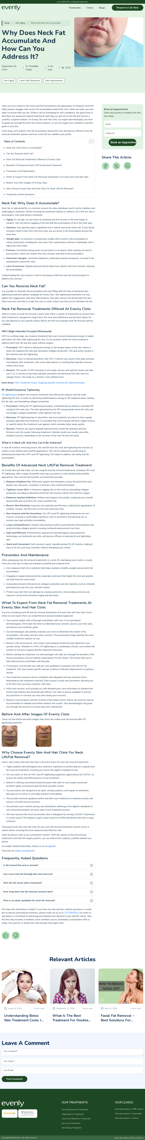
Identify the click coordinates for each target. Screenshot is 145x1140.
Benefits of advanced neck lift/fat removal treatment (34, 165)
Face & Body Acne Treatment (75, 1109)
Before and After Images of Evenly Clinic (26, 182)
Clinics (89, 7)
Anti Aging (20, 23)
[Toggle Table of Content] (90, 141)
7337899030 (71, 912)
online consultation (24, 850)
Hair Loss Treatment (71, 1123)
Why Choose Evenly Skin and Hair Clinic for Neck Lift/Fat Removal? (40, 188)
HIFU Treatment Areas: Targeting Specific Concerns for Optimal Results (49, 382)
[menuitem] (75, 7)
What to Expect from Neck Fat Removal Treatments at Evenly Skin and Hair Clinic (47, 177)
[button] (48, 865)
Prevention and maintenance (20, 171)
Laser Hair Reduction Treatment (76, 1119)
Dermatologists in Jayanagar (128, 1113)
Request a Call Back (128, 7)
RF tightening (8, 394)
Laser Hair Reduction (29, 80)
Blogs (102, 7)
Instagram (50, 846)
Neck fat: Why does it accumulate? (24, 147)
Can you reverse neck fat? (20, 153)
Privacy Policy (138, 1138)
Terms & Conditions (122, 1138)
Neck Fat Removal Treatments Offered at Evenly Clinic (33, 159)
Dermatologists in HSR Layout (129, 1109)
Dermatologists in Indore (127, 1118)
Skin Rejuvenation (54, 80)
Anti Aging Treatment (71, 1128)
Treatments (75, 7)
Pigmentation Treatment (73, 1114)
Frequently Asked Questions (20, 194)
